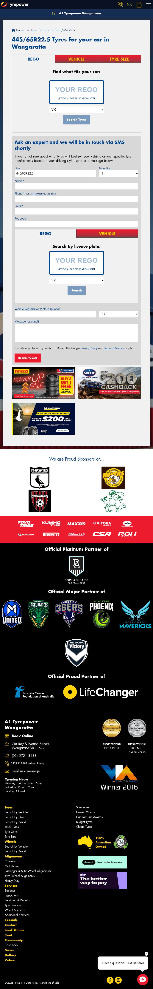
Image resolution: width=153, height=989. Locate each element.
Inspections (11, 895)
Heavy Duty (12, 881)
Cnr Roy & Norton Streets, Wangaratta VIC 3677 (31, 746)
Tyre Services (13, 905)
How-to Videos (85, 812)
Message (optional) (27, 321)
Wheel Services (14, 910)
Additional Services (17, 915)
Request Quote (27, 358)
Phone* (36, 193)
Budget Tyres (84, 822)
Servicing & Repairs (17, 900)
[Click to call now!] (120, 4)
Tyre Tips (10, 837)
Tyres (9, 807)
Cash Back (11, 945)
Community (14, 940)
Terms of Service (114, 348)
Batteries (10, 891)
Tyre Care (11, 832)
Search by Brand (15, 822)
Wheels (10, 842)
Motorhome (12, 866)
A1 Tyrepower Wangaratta (79, 13)
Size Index (82, 807)
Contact (11, 925)
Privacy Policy (89, 348)
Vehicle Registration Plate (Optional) (38, 309)
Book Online (14, 930)
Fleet (8, 935)
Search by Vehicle (16, 812)
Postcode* (21, 218)
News (9, 950)
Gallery (10, 955)
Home (19, 30)
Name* (19, 181)
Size (17, 168)
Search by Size (14, 817)
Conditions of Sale (49, 982)
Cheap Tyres (84, 827)
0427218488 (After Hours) (27, 763)
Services (11, 886)
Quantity (104, 168)
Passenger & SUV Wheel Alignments (28, 871)
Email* (19, 206)
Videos (10, 960)
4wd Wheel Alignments (20, 876)
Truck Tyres (12, 827)
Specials (11, 920)
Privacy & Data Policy (26, 982)
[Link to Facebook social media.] (110, 980)
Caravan (10, 861)
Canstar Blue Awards (89, 817)
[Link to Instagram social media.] (118, 980)
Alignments (14, 856)
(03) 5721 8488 (24, 756)
